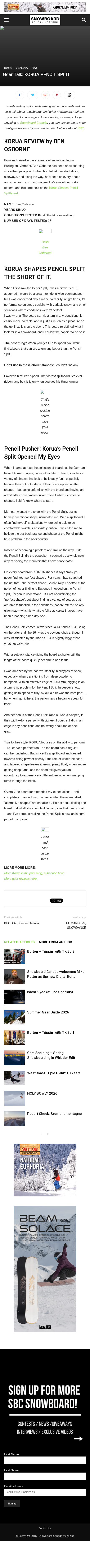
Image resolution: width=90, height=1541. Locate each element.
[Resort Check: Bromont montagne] (14, 1118)
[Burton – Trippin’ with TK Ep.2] (14, 956)
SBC (80, 128)
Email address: (14, 1486)
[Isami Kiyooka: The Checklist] (14, 997)
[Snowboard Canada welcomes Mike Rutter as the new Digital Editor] (14, 976)
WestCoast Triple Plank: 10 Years (54, 1073)
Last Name (11, 1470)
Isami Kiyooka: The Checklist (50, 992)
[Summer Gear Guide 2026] (14, 1017)
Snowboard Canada (33, 122)
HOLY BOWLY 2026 (42, 1093)
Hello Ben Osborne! (45, 247)
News (34, 67)
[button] (84, 20)
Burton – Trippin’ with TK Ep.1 (51, 1032)
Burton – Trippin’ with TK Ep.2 (51, 951)
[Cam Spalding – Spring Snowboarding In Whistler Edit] (14, 1057)
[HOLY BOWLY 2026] (14, 1098)
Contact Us (45, 1528)
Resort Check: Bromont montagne (54, 1113)
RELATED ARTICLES (19, 942)
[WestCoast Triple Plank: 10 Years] (14, 1078)
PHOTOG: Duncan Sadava (21, 923)
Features (8, 67)
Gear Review (22, 67)
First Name (11, 1454)
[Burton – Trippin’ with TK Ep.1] (14, 1037)
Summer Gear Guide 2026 (48, 1012)
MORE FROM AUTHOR (55, 942)
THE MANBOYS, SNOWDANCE (75, 925)
